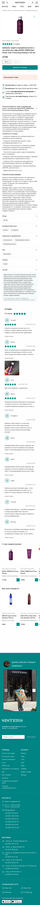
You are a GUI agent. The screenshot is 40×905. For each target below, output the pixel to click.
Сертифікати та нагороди (10, 769)
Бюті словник (6, 775)
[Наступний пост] (34, 690)
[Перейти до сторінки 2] (20, 583)
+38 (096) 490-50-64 (12, 827)
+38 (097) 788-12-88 (11, 816)
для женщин (6, 254)
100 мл (5, 220)
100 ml (6, 62)
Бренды (23, 775)
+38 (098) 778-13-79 (11, 844)
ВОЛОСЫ (5, 6)
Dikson (4, 613)
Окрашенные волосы (9, 244)
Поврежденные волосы (22, 240)
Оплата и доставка (8, 753)
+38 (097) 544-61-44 (11, 862)
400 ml (16, 62)
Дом (22, 762)
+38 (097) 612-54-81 (11, 813)
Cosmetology (28, 892)
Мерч (23, 765)
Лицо (22, 756)
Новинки (24, 769)
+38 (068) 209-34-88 (11, 868)
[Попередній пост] (6, 690)
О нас (4, 762)
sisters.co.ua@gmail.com (12, 801)
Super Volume (11, 613)
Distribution (8, 892)
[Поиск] (7, 2)
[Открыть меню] (3, 2)
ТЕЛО (22, 6)
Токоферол (14, 230)
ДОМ (29, 6)
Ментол (5, 230)
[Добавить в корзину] (18, 579)
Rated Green (6, 40)
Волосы (23, 753)
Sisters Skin (27, 888)
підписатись (31, 737)
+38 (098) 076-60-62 (12, 874)
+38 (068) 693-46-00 (12, 822)
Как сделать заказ (8, 756)
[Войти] (32, 2)
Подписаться (17, 666)
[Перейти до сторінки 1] (19, 583)
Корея (5, 264)
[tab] (19, 38)
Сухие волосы (7, 240)
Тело (22, 759)
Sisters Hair (8, 888)
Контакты (5, 778)
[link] (36, 2)
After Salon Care (33, 613)
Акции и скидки (26, 772)
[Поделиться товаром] (34, 16)
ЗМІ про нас (6, 765)
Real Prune (15, 40)
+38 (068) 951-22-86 (11, 824)
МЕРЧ (37, 6)
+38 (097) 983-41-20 (11, 819)
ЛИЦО (14, 6)
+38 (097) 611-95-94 (11, 849)
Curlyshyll (23, 613)
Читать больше (9, 336)
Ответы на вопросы (8, 759)
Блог (3, 772)
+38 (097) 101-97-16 (11, 857)
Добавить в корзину (20, 67)
